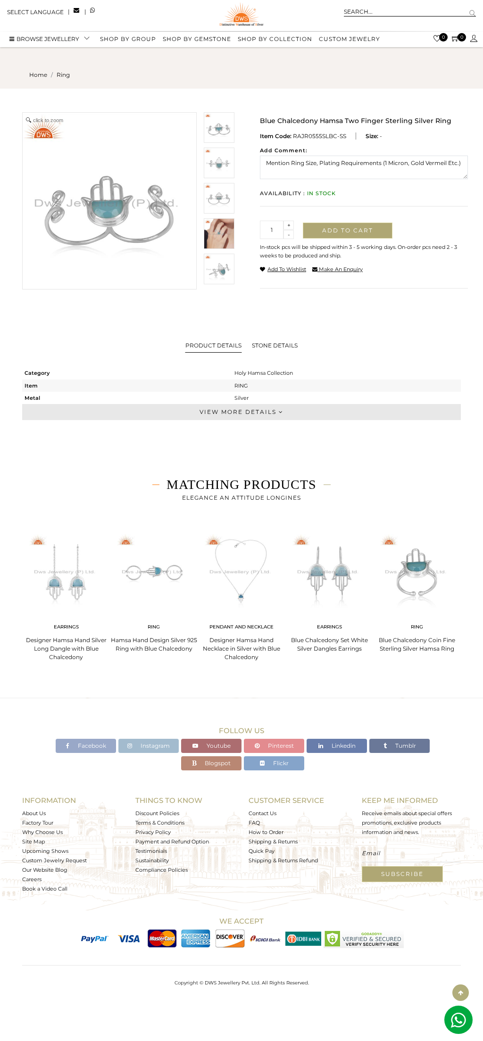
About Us (34, 813)
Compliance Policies (161, 870)
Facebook (91, 745)
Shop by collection (275, 38)
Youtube (218, 745)
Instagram (154, 745)
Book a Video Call (44, 888)
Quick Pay (262, 851)
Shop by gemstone (197, 38)
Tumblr (405, 745)
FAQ (254, 822)
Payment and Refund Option (172, 841)
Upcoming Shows (45, 851)
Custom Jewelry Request (54, 860)
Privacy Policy (153, 832)
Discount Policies (157, 813)
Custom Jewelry (349, 38)
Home (38, 74)
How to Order (266, 832)
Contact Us (262, 813)
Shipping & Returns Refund (283, 860)
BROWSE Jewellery (48, 38)
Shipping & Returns (273, 841)
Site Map (33, 841)
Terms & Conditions (159, 822)
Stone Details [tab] (275, 345)
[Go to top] (460, 992)
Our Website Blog (44, 870)
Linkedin (343, 745)
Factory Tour (37, 822)
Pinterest (280, 745)
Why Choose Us (42, 832)
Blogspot (217, 763)
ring (63, 74)
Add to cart (347, 230)
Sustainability (152, 860)
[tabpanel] (66, 594)
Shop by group (128, 38)
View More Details (239, 411)
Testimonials (151, 851)
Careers (32, 879)
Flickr (280, 763)
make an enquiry (340, 269)
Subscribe (402, 873)
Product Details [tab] (213, 345)
